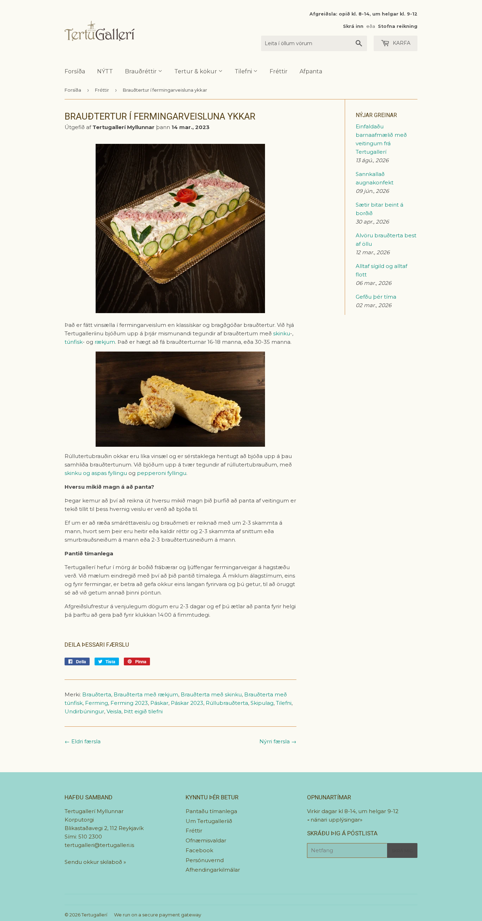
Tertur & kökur (196, 71)
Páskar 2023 (187, 703)
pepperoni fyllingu (161, 473)
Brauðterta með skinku (211, 694)
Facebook (199, 850)
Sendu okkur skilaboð (94, 862)
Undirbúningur (84, 711)
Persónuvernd (205, 860)
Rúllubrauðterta (227, 703)
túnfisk (74, 341)
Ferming (96, 703)
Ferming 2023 (129, 703)
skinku (281, 333)
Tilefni (244, 71)
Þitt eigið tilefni (143, 711)
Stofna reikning (397, 26)
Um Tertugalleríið (209, 821)
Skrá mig (402, 850)
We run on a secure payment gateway (157, 914)
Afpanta (311, 71)
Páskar (159, 703)
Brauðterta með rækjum (146, 694)
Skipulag (262, 703)
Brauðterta (96, 694)
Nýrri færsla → (277, 741)
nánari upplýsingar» (336, 819)
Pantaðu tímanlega (211, 811)
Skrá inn (353, 26)
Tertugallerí (94, 914)
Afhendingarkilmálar (213, 869)
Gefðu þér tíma (376, 296)
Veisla (114, 711)
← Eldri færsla (83, 741)
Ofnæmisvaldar (206, 840)
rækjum (105, 341)
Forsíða (75, 71)
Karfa (400, 43)
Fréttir (279, 71)
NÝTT (105, 71)
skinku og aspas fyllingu (96, 473)
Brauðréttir (141, 71)
